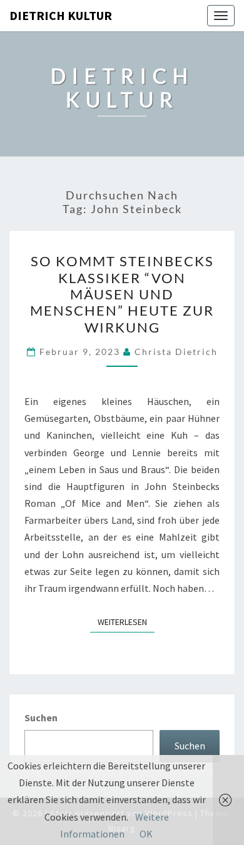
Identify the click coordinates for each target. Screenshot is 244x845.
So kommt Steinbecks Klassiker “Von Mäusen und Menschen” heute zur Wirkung (122, 294)
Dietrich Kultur (60, 15)
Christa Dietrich (176, 351)
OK (146, 834)
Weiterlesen (126, 622)
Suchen (41, 717)
